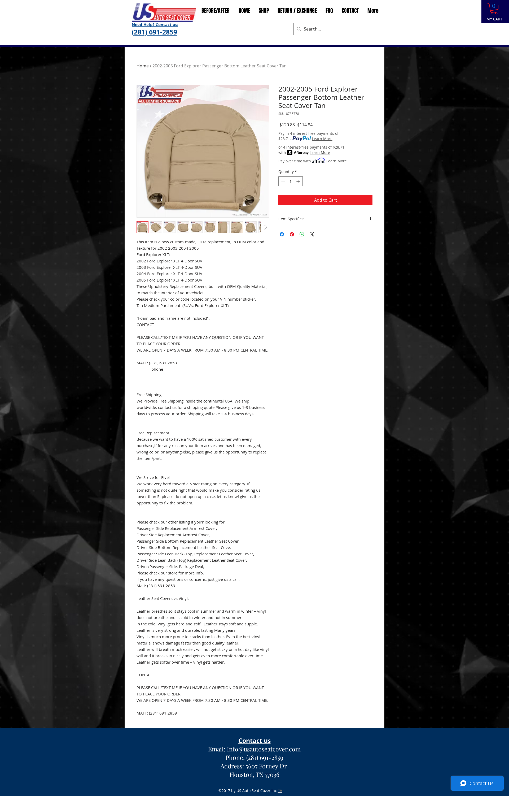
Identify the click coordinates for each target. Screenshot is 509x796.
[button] (494, 8)
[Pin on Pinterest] (292, 234)
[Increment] (298, 181)
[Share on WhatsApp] (302, 234)
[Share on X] (312, 234)
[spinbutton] (290, 181)
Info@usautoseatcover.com (264, 749)
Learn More (322, 138)
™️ (280, 790)
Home (143, 66)
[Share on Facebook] (282, 234)
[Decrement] (282, 181)
